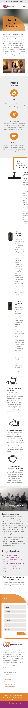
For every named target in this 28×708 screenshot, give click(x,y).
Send (21, 633)
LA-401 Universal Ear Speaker (11, 567)
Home (6, 695)
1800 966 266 (9, 1)
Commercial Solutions (9, 686)
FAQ (16, 699)
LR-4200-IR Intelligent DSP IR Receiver (13, 563)
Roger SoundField (8, 681)
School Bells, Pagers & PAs (10, 684)
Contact (20, 697)
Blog (11, 699)
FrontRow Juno (7, 677)
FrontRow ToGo (8, 679)
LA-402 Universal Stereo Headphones (13, 565)
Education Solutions (9, 674)
